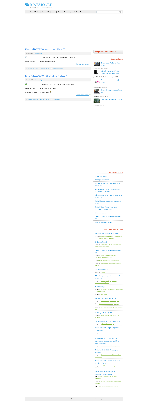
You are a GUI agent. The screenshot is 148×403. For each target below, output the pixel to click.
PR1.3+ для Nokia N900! (103, 222)
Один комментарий (58, 68)
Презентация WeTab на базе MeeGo (107, 233)
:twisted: (103, 272)
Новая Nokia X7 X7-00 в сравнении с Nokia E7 (45, 49)
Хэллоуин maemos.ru (102, 180)
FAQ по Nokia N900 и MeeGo (108, 52)
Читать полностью (82, 64)
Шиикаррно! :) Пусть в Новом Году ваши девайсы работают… (108, 246)
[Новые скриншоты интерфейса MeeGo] (97, 84)
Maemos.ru (35, 399)
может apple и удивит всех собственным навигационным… (105, 256)
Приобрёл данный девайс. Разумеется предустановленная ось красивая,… (108, 237)
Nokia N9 (29, 12)
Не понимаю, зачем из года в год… (109, 304)
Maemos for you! (100, 287)
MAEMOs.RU (41, 4)
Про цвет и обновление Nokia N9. (107, 298)
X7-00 (47, 68)
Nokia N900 (45, 12)
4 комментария (56, 99)
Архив (82, 12)
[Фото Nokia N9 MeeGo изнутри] (97, 102)
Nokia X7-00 (36, 68)
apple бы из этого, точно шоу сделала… (109, 260)
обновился (104, 294)
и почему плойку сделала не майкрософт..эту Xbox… (105, 282)
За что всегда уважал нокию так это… (108, 387)
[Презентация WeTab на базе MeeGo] (97, 65)
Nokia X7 (30, 68)
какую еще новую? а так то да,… (110, 301)
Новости (37, 53)
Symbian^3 (42, 68)
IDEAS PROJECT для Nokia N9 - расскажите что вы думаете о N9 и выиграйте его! (107, 340)
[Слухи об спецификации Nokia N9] (97, 94)
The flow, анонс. (100, 213)
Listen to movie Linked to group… (110, 346)
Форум (41, 53)
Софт (53, 12)
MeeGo (36, 12)
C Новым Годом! (101, 176)
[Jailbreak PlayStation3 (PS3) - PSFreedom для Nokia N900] (96, 74)
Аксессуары (68, 12)
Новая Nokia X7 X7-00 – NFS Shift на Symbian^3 (46, 76)
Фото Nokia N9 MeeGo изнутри (111, 99)
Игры (60, 12)
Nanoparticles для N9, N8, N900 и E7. (107, 321)
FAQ (76, 12)
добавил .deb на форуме (107, 324)
